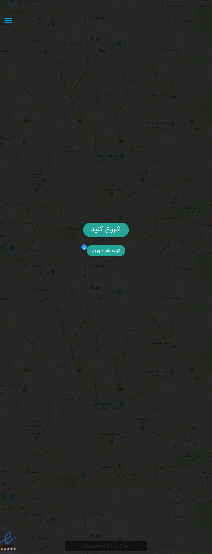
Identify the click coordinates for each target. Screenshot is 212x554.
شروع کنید (106, 230)
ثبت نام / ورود (106, 251)
